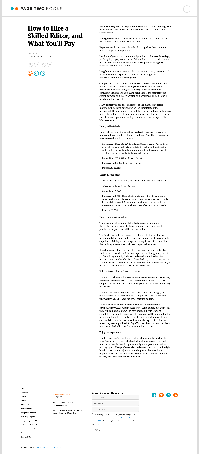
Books (23, 396)
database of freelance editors (143, 277)
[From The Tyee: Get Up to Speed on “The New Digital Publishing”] (36, 73)
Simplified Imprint (28, 412)
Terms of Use (97, 421)
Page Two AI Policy (29, 429)
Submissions (26, 408)
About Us (25, 404)
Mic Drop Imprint (28, 416)
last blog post (113, 26)
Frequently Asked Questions (33, 420)
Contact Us (26, 437)
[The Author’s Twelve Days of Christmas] (42, 73)
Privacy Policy (126, 417)
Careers (24, 433)
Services (24, 392)
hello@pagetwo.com (61, 394)
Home (23, 388)
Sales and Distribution (30, 424)
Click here (118, 298)
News (23, 400)
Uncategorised (45, 56)
